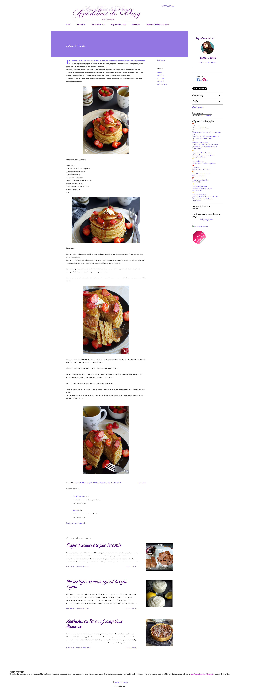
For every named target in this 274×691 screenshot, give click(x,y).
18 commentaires (83, 648)
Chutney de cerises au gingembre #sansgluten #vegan (203, 156)
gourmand (160, 78)
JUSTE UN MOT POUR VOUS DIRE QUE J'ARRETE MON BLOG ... (205, 198)
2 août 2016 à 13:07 (79, 517)
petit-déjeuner (162, 84)
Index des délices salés (98, 24)
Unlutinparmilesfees (206, 219)
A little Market (206, 221)
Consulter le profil (208, 63)
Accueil (68, 24)
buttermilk (160, 75)
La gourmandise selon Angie (202, 153)
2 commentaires (83, 567)
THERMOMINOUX (199, 195)
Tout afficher (197, 201)
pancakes (160, 81)
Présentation (81, 24)
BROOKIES (196, 182)
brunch (159, 72)
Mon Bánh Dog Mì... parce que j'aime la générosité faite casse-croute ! (205, 137)
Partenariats (136, 24)
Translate (207, 115)
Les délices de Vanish (199, 186)
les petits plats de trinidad (201, 174)
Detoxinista (196, 126)
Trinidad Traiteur (198, 176)
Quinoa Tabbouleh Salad (200, 169)
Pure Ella (195, 167)
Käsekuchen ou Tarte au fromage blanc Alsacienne (94, 624)
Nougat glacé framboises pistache (204, 163)
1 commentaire (82, 608)
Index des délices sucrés (118, 24)
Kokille (75, 510)
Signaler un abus (197, 107)
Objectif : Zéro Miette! (200, 142)
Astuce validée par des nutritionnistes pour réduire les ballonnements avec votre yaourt (205, 147)
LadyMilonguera (78, 496)
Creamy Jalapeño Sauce (200, 128)
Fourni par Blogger (121, 682)
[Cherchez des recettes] (200, 226)
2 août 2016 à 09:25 (79, 503)
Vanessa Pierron (207, 58)
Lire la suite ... (131, 567)
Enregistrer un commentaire (76, 523)
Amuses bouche (197, 161)
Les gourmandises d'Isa (200, 180)
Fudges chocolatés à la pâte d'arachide (93, 546)
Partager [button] (161, 60)
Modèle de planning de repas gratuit (157, 24)
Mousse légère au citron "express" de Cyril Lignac (96, 584)
